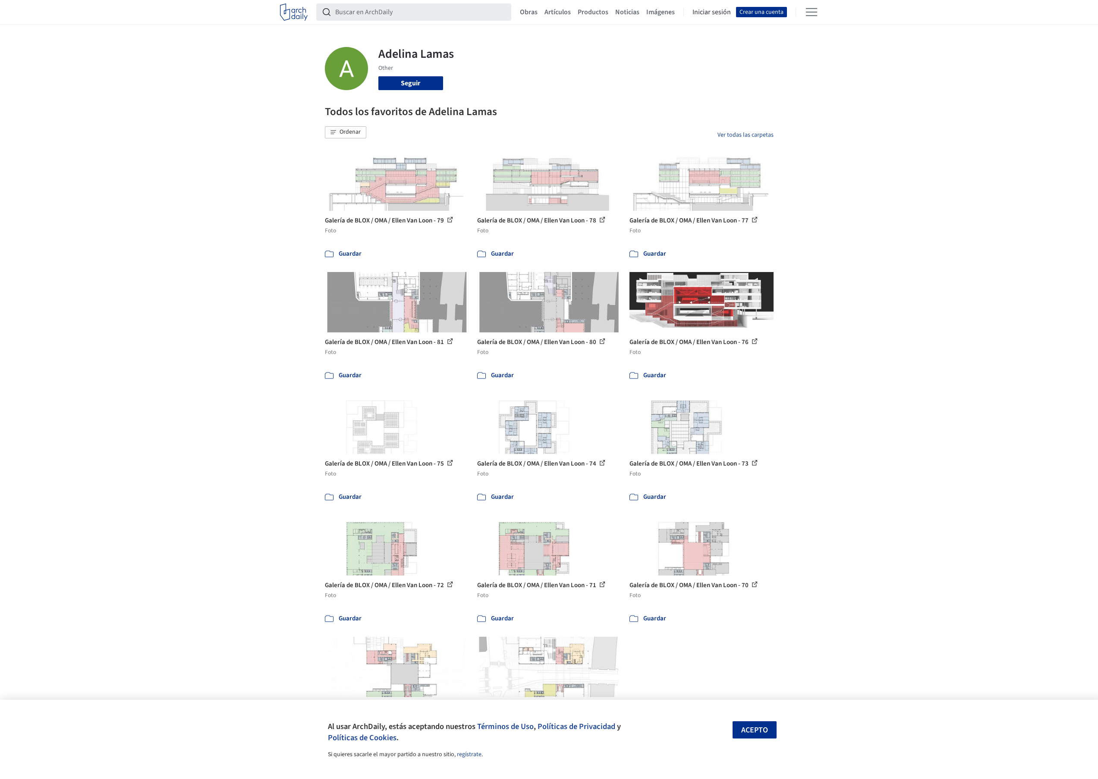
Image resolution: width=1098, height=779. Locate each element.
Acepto (754, 730)
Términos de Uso (505, 726)
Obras (529, 12)
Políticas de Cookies (362, 737)
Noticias (627, 12)
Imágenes (660, 12)
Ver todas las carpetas (745, 135)
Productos (593, 12)
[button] (345, 132)
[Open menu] (811, 12)
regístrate (469, 754)
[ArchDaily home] (294, 12)
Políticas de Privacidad (576, 726)
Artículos (557, 12)
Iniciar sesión (711, 12)
